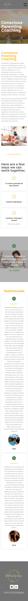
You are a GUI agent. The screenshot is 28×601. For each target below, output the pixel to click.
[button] (25, 4)
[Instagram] (16, 587)
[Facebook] (12, 587)
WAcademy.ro (20, 593)
